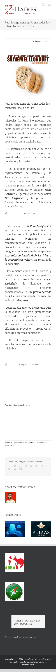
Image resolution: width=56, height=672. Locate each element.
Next (47, 41)
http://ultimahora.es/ (21, 405)
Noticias (32, 442)
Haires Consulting (26, 662)
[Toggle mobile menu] (49, 4)
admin (9, 442)
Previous (38, 41)
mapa (24, 340)
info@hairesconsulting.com (25, 637)
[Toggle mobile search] (43, 4)
